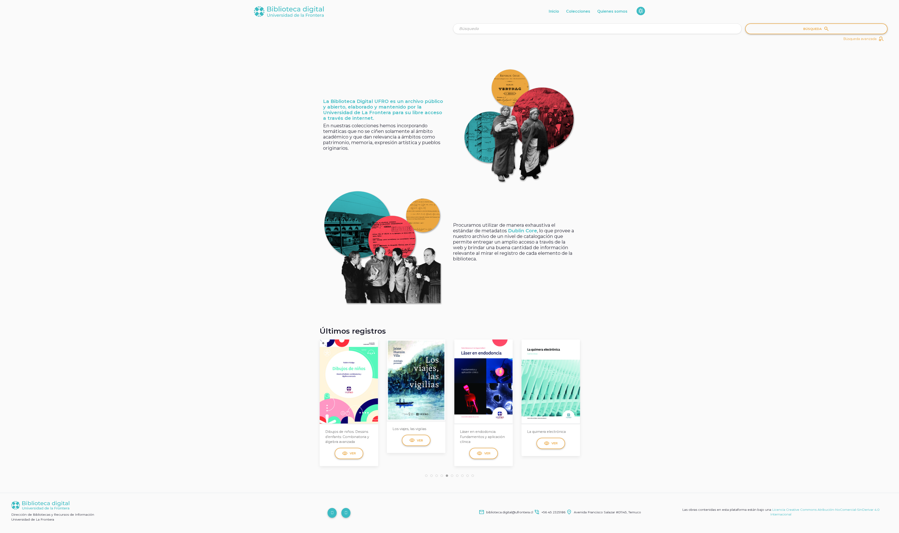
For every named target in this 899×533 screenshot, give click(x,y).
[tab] (426, 476)
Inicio (554, 11)
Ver (349, 440)
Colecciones (578, 11)
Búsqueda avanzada (863, 39)
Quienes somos (612, 11)
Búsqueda (816, 29)
